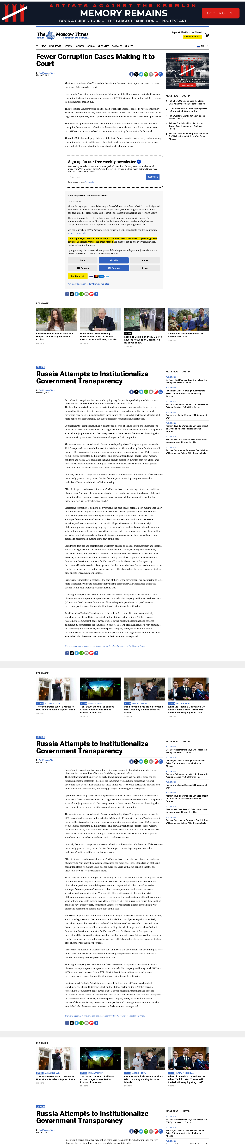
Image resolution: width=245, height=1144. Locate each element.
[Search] (208, 46)
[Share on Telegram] (141, 74)
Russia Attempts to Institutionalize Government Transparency (92, 377)
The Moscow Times (47, 73)
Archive (129, 46)
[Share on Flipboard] (156, 74)
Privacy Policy (90, 182)
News (43, 46)
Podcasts (117, 46)
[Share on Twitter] (136, 74)
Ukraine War (55, 46)
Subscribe (153, 177)
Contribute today (192, 37)
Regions (68, 46)
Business (80, 46)
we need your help (77, 233)
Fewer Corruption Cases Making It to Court (95, 60)
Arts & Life (103, 46)
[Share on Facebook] (131, 74)
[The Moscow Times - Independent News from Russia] (62, 35)
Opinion (91, 46)
